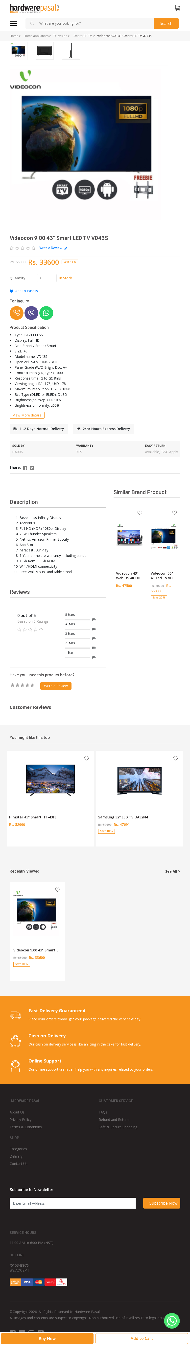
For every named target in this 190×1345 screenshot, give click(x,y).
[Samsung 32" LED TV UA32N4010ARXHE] (139, 780)
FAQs (103, 1112)
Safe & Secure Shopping (118, 1127)
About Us (17, 1112)
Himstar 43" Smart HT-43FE (33, 817)
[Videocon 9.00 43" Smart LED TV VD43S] (37, 913)
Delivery (16, 1156)
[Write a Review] (23, 248)
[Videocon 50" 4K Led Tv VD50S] (164, 536)
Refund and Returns (114, 1119)
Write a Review (51, 248)
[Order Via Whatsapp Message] (46, 313)
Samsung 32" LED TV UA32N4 (123, 817)
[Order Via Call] (17, 313)
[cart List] (177, 8)
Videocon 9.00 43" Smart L (35, 950)
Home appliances (36, 35)
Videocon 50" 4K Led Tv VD (162, 576)
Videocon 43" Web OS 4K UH (128, 576)
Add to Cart (130, 601)
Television (60, 35)
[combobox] (94, 23)
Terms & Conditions (26, 1127)
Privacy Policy (20, 1119)
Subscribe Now (163, 1203)
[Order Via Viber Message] (31, 313)
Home (14, 35)
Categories (18, 1148)
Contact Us (18, 1163)
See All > (172, 871)
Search (166, 23)
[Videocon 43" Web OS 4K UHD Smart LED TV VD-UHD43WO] (129, 536)
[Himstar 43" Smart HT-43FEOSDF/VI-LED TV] (50, 780)
